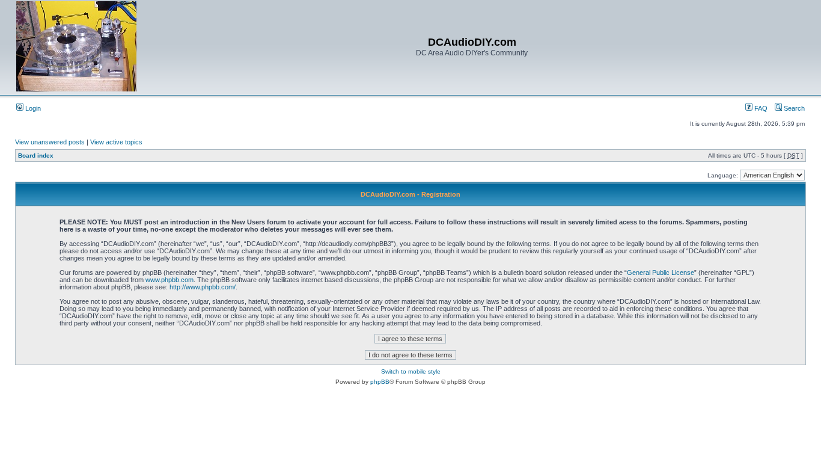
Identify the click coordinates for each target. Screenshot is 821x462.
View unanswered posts (50, 142)
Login (32, 108)
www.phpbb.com (169, 279)
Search (793, 108)
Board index (35, 155)
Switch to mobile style (411, 371)
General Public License (660, 272)
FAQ (760, 108)
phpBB (379, 381)
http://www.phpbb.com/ (202, 287)
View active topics (116, 142)
